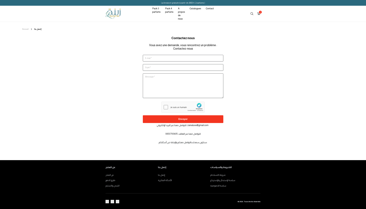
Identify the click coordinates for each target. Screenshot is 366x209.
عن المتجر (110, 175)
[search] (252, 13)
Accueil (25, 29)
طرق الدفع (110, 180)
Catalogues (195, 8)
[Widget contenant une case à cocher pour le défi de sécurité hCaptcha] (183, 107)
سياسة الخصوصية (218, 185)
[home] (113, 14)
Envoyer (183, 119)
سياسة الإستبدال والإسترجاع (222, 180)
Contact (210, 8)
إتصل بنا (161, 175)
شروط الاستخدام (217, 175)
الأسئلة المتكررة (165, 180)
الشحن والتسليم (112, 185)
